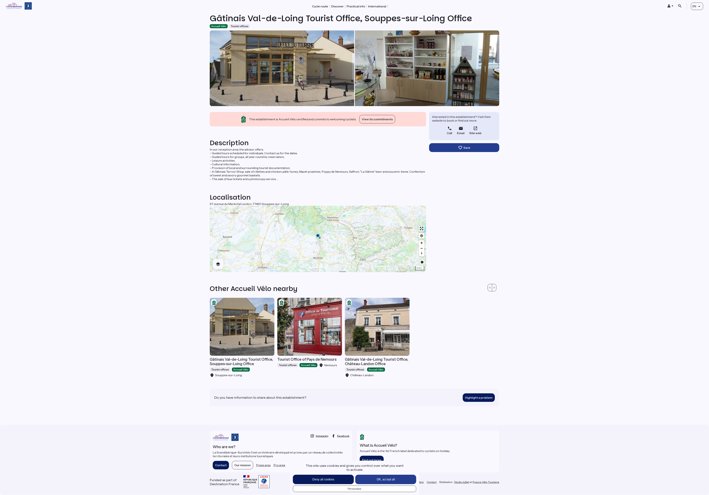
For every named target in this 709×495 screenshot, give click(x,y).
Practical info (356, 6)
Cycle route (320, 6)
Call (449, 133)
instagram (322, 436)
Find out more (371, 460)
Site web (475, 133)
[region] (318, 239)
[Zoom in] (421, 243)
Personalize (354, 488)
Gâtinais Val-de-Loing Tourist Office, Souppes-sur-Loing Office (241, 361)
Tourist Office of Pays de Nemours (307, 359)
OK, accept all (386, 479)
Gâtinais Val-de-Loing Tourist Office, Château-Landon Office (376, 361)
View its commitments (377, 119)
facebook (343, 436)
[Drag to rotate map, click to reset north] (421, 253)
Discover (337, 6)
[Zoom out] (421, 248)
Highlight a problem (478, 397)
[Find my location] (421, 235)
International (377, 6)
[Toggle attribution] (422, 262)
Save (466, 147)
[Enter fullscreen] (421, 228)
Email (461, 133)
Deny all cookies (323, 479)
